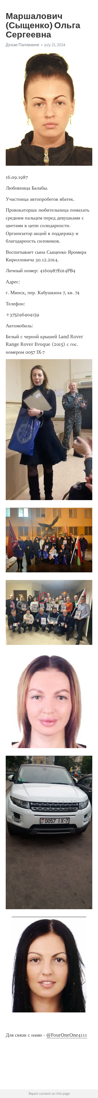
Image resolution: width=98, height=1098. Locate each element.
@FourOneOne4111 (66, 1035)
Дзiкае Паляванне (22, 44)
